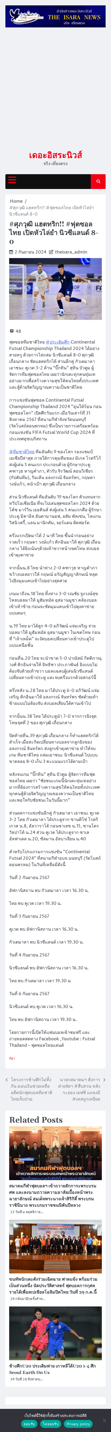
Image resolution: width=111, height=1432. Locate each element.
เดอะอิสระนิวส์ (55, 155)
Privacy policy (78, 1424)
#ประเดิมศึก (58, 342)
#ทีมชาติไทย (21, 452)
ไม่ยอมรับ (50, 1424)
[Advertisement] (55, 89)
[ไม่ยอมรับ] (104, 1420)
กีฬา (12, 1059)
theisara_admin (71, 252)
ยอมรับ (29, 1424)
